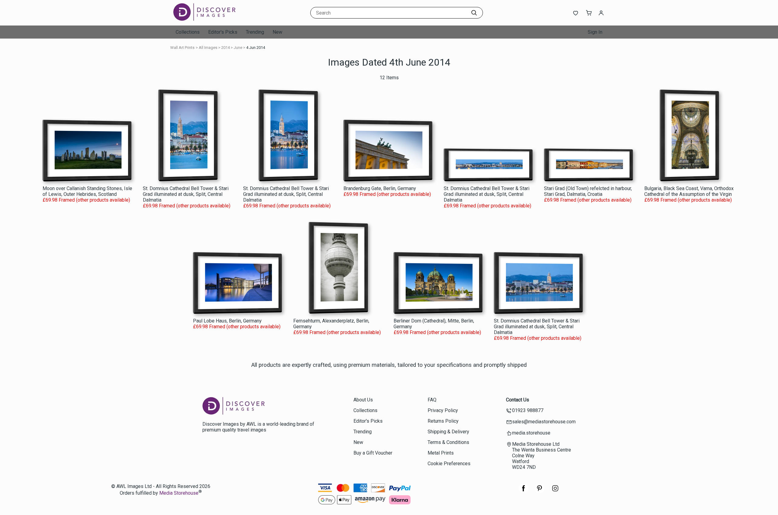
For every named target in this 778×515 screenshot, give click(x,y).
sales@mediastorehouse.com (544, 422)
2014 (225, 47)
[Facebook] (523, 491)
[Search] (474, 12)
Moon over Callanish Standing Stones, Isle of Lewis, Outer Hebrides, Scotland (87, 191)
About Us (363, 400)
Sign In (595, 32)
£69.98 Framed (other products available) (86, 200)
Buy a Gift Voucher (372, 453)
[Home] (211, 19)
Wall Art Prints (182, 47)
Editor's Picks (222, 32)
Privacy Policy (443, 410)
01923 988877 (527, 410)
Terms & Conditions (448, 442)
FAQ (432, 400)
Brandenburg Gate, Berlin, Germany (379, 188)
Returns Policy (443, 421)
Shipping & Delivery (448, 432)
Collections (188, 32)
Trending (255, 32)
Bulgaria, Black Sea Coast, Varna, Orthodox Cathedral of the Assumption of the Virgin (689, 191)
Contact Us (517, 400)
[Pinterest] (539, 491)
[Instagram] (555, 491)
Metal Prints (441, 453)
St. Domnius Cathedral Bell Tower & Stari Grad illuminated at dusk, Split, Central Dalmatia (186, 194)
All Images (208, 47)
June (238, 47)
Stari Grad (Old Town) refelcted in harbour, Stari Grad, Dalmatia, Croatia (588, 191)
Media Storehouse (178, 493)
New (277, 32)
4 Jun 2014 (255, 47)
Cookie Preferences (449, 463)
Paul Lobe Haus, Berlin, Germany (227, 321)
